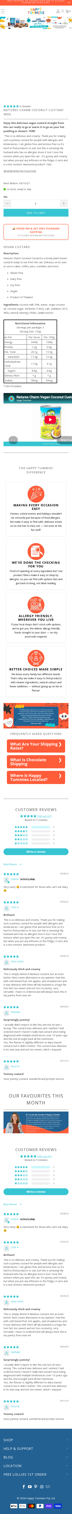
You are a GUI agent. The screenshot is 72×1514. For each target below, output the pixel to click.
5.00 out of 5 (44, 816)
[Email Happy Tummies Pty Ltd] (47, 1487)
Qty (5, 196)
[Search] (62, 11)
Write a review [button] (36, 852)
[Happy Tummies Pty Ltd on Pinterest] (35, 1487)
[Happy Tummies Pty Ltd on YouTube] (29, 1487)
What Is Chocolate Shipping (28, 761)
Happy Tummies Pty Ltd (40, 1498)
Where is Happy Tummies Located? (29, 777)
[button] (11, 106)
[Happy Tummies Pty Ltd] (36, 11)
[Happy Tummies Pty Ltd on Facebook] (23, 1487)
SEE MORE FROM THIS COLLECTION (20, 171)
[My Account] (58, 11)
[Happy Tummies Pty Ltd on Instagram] (41, 1487)
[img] (11, 874)
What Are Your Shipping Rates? (34, 746)
